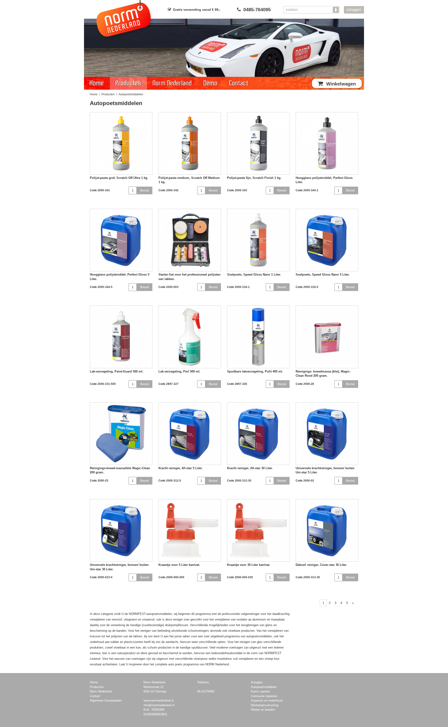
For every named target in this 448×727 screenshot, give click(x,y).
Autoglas (257, 682)
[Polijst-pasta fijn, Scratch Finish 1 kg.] (258, 143)
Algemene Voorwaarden (106, 700)
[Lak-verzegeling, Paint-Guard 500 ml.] (121, 336)
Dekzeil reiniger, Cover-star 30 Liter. (321, 565)
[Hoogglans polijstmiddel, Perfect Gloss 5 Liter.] (121, 240)
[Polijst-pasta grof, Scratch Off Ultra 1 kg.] (121, 143)
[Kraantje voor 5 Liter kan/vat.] (189, 530)
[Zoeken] (336, 10)
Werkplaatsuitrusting (264, 705)
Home (97, 83)
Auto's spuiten (260, 691)
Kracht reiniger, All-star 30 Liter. (250, 468)
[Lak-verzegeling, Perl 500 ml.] (189, 336)
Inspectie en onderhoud (266, 700)
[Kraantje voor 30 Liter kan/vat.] (258, 530)
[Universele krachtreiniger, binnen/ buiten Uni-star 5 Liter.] (327, 433)
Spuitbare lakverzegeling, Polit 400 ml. (255, 371)
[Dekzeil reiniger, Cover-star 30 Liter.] (327, 530)
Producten (128, 83)
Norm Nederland (172, 83)
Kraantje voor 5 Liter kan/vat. (179, 565)
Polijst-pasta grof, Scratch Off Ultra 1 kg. (119, 178)
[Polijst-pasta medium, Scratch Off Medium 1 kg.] (189, 143)
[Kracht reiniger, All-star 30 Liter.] (258, 433)
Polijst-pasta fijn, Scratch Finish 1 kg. (254, 178)
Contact (238, 83)
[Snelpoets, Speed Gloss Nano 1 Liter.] (258, 240)
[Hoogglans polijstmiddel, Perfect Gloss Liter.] (327, 143)
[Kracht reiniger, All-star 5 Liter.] (189, 433)
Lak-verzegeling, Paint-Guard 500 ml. (116, 371)
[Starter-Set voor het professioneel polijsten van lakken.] (189, 240)
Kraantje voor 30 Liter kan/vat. (248, 565)
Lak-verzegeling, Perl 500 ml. (179, 371)
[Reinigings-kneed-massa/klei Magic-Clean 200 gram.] (121, 433)
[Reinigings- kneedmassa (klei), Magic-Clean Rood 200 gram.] (327, 336)
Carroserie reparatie (264, 696)
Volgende (353, 602)
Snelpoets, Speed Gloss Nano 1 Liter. (254, 274)
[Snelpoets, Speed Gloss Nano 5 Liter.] (327, 240)
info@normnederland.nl (159, 705)
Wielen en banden (263, 709)
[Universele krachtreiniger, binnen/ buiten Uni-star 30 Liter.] (121, 530)
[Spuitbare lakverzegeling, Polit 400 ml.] (258, 336)
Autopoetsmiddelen (264, 687)
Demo (211, 83)
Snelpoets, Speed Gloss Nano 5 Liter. (323, 274)
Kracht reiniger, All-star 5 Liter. (180, 468)
